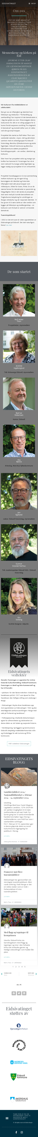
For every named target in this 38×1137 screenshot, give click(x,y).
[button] (14, 993)
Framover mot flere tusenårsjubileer (13, 873)
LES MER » (7, 836)
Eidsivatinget (9, 3)
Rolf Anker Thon (19, 320)
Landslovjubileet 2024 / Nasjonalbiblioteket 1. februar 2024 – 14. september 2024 (18, 794)
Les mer (9, 225)
